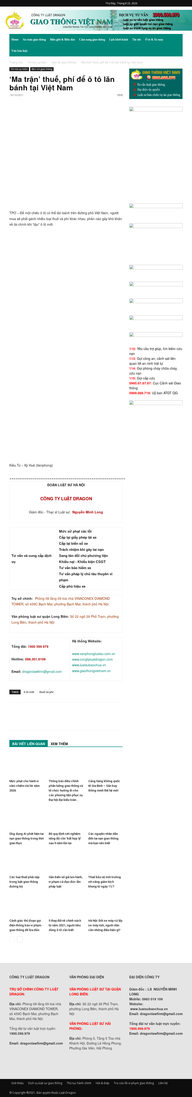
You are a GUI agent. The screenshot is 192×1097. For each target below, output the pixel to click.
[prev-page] (12, 939)
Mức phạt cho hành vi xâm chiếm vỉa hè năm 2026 (24, 785)
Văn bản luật (19, 50)
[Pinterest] (155, 3)
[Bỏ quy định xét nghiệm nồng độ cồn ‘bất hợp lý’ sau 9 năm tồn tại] (66, 818)
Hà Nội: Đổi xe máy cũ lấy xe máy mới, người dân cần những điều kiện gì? (105, 925)
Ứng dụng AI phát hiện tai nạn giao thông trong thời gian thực (26, 838)
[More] (79, 113)
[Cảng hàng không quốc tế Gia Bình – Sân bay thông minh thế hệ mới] (105, 765)
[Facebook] (148, 3)
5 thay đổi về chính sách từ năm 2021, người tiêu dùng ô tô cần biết (65, 925)
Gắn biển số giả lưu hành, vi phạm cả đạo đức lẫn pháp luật (65, 881)
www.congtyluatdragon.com (92, 659)
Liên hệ (163, 1083)
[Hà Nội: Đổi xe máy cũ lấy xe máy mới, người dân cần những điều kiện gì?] (105, 905)
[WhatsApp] (46, 113)
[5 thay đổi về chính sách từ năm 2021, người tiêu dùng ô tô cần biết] (66, 905)
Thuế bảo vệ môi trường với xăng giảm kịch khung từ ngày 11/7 (104, 881)
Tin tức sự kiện (37, 62)
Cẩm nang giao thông (92, 39)
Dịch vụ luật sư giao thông (45, 1083)
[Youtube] (179, 3)
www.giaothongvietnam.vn (91, 670)
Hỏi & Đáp (102, 1083)
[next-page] (20, 939)
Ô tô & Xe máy (154, 39)
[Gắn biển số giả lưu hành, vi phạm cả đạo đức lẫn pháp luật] (66, 861)
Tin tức (136, 39)
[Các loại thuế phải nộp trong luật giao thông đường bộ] (26, 861)
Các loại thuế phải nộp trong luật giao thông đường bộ (24, 881)
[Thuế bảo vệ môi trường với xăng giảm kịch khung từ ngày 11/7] (105, 861)
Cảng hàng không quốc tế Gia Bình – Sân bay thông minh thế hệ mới (104, 785)
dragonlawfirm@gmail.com (42, 671)
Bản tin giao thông (64, 62)
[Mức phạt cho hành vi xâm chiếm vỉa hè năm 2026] (26, 765)
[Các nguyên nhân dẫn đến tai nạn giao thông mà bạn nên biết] (105, 818)
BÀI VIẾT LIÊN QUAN (28, 743)
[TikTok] (163, 3)
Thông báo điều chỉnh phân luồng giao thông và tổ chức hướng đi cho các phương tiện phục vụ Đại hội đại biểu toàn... (66, 790)
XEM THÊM (59, 743)
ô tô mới (29, 692)
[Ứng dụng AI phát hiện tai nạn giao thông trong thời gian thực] (26, 818)
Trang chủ (15, 62)
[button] (177, 39)
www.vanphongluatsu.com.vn (93, 653)
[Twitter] (171, 3)
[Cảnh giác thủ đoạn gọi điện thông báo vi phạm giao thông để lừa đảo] (26, 905)
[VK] (68, 113)
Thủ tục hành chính (79, 1083)
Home (14, 39)
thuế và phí (46, 692)
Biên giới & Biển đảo (62, 39)
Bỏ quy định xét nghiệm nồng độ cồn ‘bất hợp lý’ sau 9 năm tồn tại (65, 838)
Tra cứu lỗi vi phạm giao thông (134, 1083)
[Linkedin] (57, 113)
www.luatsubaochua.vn (89, 665)
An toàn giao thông (34, 39)
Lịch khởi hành (118, 39)
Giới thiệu (17, 1083)
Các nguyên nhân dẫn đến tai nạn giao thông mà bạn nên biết (103, 838)
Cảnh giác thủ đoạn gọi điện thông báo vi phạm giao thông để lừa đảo (25, 925)
